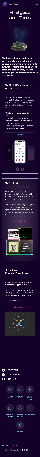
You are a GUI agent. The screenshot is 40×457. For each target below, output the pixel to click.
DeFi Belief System (10, 397)
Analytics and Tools (20, 415)
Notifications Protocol (10, 415)
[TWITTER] (3, 370)
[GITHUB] (3, 379)
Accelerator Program (20, 397)
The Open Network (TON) (30, 398)
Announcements (30, 414)
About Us (20, 431)
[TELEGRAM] (3, 374)
